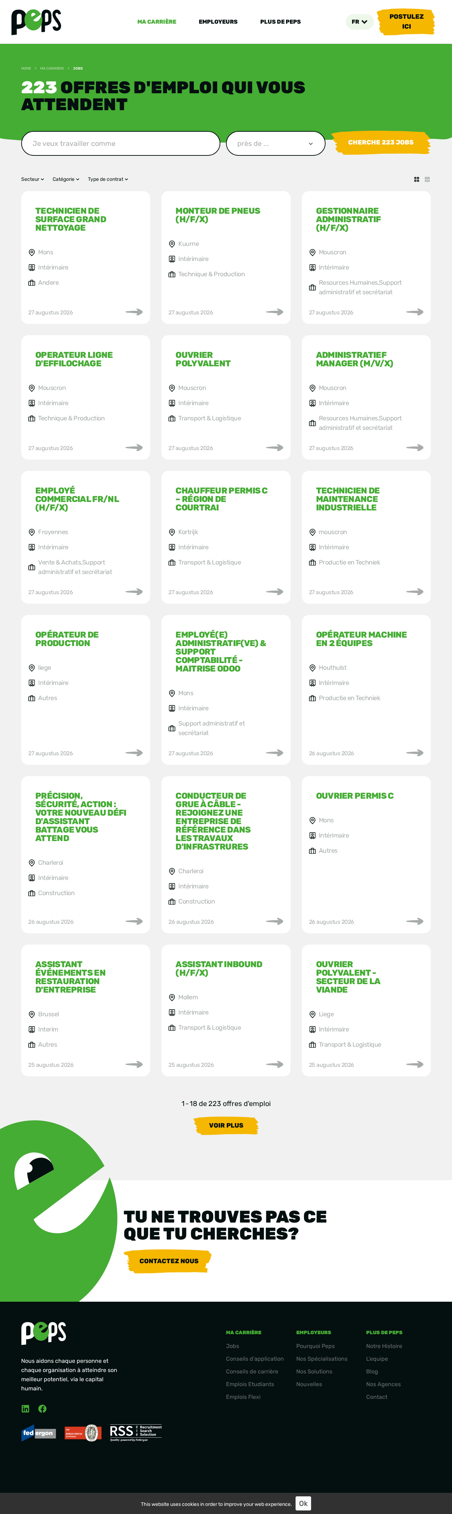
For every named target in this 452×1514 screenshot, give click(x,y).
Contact (376, 1397)
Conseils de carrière (252, 1371)
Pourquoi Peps (315, 1346)
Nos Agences (383, 1384)
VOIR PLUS (226, 1125)
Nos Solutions (314, 1371)
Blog (372, 1371)
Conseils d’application (255, 1358)
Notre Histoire (384, 1346)
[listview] (427, 179)
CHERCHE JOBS (381, 142)
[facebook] (42, 1408)
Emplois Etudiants (250, 1384)
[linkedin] (25, 1408)
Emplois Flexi (243, 1397)
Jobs (232, 1346)
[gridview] (416, 179)
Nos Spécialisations (321, 1358)
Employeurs (218, 21)
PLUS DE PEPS (280, 21)
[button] (360, 21)
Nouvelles (309, 1384)
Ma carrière (156, 21)
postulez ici (406, 21)
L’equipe (377, 1358)
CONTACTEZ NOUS (168, 1261)
